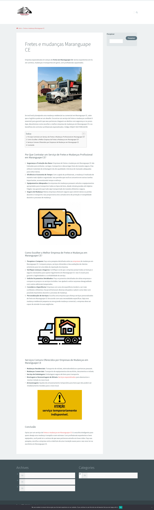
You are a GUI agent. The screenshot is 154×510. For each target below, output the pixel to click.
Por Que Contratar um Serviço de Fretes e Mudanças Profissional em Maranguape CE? (56, 137)
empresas (76, 261)
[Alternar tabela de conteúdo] (83, 133)
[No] (152, 507)
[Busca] (135, 10)
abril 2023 (29, 488)
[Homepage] (24, 12)
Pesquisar (111, 34)
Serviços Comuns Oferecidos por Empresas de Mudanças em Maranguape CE (53, 142)
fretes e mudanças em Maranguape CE (57, 432)
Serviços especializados (67, 377)
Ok (120, 507)
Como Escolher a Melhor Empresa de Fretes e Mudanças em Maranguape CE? (53, 139)
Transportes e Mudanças (97, 475)
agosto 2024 (30, 475)
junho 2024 (29, 482)
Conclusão (30, 145)
